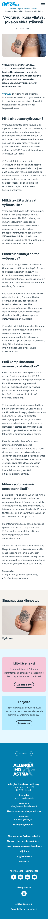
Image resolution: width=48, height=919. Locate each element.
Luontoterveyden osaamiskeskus (23, 846)
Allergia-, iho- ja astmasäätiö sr (23, 841)
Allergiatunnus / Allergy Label (23, 836)
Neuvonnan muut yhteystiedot (22, 811)
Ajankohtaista (24, 8)
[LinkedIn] (27, 877)
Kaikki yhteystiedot (23, 824)
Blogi (34, 8)
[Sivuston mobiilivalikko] (43, 3)
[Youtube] (34, 877)
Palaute (23, 861)
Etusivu (12, 8)
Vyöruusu (6, 93)
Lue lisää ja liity (24, 684)
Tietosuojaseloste (23, 903)
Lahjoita (23, 851)
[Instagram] (20, 877)
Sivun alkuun (22, 753)
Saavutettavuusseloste (23, 909)
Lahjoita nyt (24, 723)
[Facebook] (13, 877)
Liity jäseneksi (23, 856)
